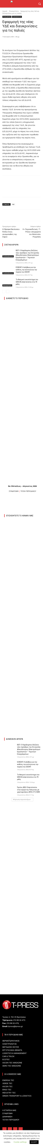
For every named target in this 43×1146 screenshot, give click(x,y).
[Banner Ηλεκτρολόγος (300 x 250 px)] (24, 807)
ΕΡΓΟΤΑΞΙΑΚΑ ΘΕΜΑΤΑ (12, 1050)
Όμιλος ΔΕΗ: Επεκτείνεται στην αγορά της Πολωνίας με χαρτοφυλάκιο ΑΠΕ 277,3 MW (28, 789)
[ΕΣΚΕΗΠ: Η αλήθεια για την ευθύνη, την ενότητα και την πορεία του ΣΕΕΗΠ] (8, 270)
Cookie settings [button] (20, 1142)
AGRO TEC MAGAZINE (11, 1066)
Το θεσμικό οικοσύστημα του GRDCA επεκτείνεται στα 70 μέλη (27, 282)
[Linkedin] (15, 1129)
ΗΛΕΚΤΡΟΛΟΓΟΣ (9, 1044)
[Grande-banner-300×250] (24, 897)
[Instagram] (10, 1129)
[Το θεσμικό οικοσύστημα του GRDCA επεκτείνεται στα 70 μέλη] (8, 282)
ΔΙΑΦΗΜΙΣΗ (7, 1117)
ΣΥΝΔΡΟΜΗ (14, 491)
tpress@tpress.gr (15, 1026)
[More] (34, 42)
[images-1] (22, 677)
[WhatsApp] (28, 42)
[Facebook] (12, 42)
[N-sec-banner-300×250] (24, 930)
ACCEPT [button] (34, 1142)
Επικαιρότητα (14, 11)
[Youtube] (21, 1129)
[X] (17, 42)
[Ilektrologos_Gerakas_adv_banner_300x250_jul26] (22, 642)
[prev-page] (3, 291)
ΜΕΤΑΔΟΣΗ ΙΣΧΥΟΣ (10, 1047)
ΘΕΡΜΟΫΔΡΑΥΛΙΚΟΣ (10, 1041)
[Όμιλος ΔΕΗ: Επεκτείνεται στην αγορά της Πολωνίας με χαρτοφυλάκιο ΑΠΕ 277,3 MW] (9, 790)
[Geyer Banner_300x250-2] (24, 840)
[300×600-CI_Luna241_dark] (22, 565)
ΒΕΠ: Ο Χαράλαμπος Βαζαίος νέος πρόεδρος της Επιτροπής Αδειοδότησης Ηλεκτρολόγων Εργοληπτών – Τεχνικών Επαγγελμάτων (27, 255)
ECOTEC (6, 1059)
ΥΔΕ (13, 204)
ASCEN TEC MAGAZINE (12, 1063)
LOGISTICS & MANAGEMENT (14, 1053)
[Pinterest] (23, 42)
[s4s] (24, 872)
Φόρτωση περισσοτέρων (21, 799)
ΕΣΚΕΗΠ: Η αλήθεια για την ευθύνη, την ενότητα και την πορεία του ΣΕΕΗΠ (26, 269)
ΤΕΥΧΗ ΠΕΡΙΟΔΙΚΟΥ (28, 491)
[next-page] (7, 291)
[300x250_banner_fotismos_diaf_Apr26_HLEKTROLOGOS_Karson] (22, 705)
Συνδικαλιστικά (17, 17)
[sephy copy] (24, 963)
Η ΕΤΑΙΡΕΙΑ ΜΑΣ (9, 1110)
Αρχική (4, 11)
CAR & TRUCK (8, 1056)
